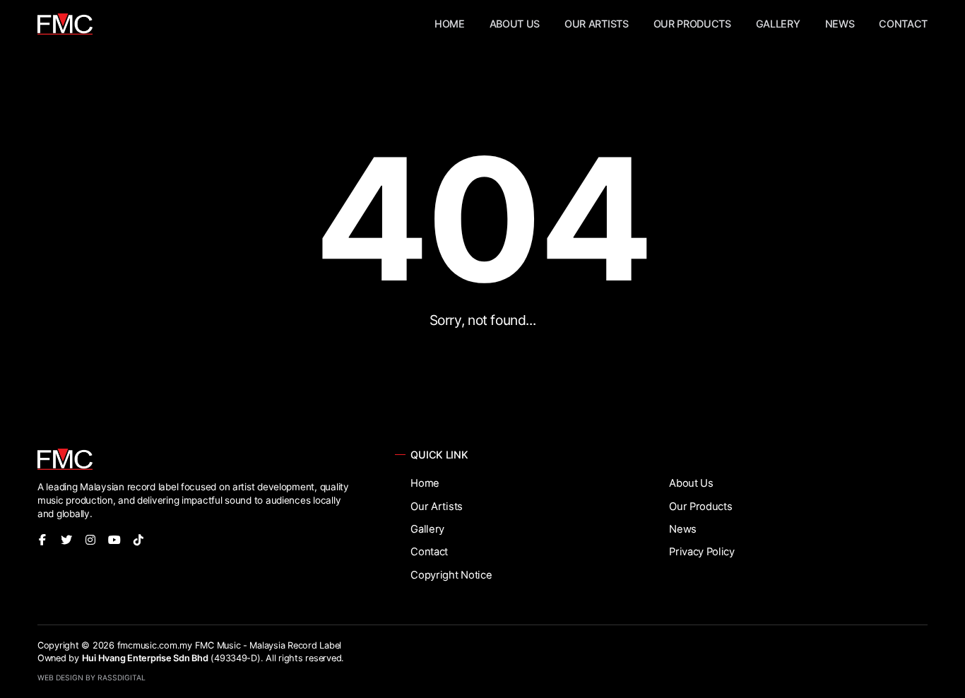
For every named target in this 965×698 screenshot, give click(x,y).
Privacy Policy (702, 551)
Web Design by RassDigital (91, 677)
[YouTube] (114, 540)
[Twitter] (66, 540)
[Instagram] (90, 540)
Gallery (778, 24)
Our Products (692, 24)
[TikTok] (138, 540)
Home (449, 24)
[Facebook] (42, 540)
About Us (515, 24)
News (840, 24)
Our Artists (596, 24)
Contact (903, 24)
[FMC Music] (65, 24)
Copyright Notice (451, 575)
